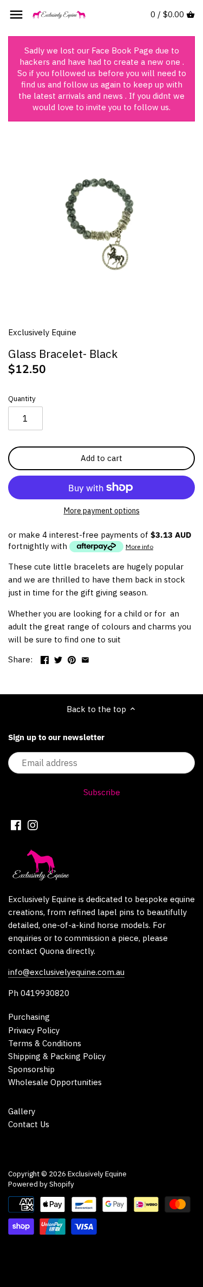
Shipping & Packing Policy (57, 1056)
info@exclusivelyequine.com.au (66, 972)
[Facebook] (16, 824)
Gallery (21, 1111)
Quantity (22, 398)
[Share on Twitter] (58, 658)
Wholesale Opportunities (55, 1082)
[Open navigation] (16, 14)
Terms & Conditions (44, 1043)
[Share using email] (85, 658)
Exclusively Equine (42, 332)
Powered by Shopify (41, 1184)
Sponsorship (31, 1069)
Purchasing (29, 1017)
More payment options (102, 511)
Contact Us (28, 1124)
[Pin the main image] (72, 658)
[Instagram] (33, 824)
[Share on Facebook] (45, 658)
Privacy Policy (34, 1030)
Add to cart (101, 458)
